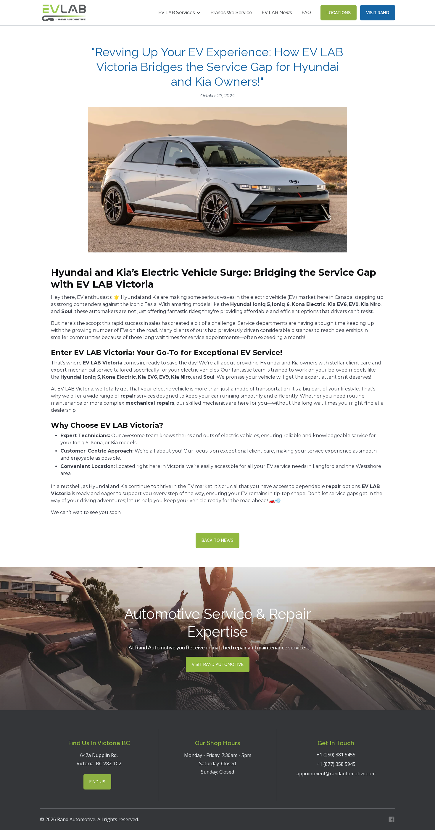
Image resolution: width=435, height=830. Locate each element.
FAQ (306, 12)
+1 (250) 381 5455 (336, 754)
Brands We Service (231, 12)
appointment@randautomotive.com (336, 773)
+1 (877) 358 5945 (336, 764)
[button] (180, 12)
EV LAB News (277, 12)
